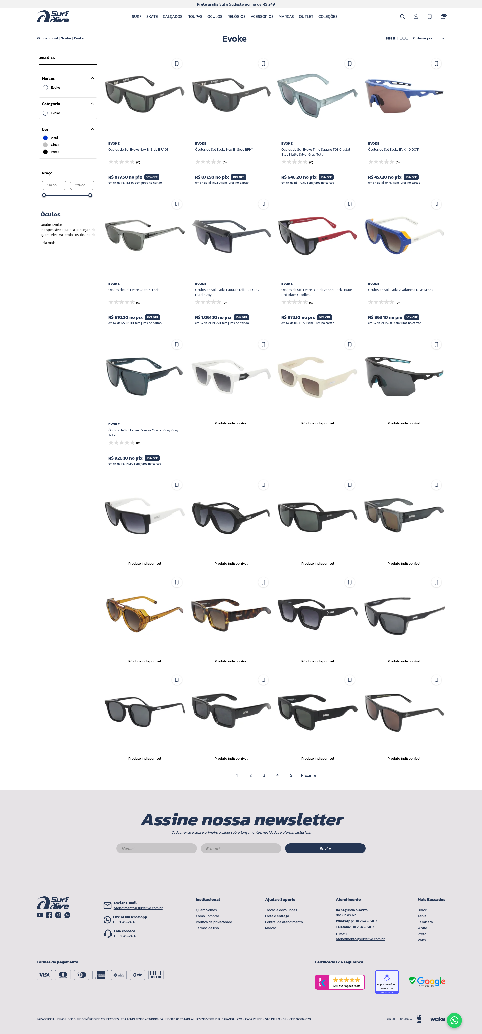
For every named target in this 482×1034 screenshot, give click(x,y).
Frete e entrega (277, 916)
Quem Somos (206, 910)
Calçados (173, 16)
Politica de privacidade (214, 922)
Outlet (306, 16)
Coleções (328, 16)
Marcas (286, 16)
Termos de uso (207, 928)
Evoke (79, 38)
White (422, 928)
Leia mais (48, 242)
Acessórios (262, 16)
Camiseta (425, 922)
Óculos (214, 16)
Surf (136, 16)
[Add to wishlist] (177, 63)
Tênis (422, 916)
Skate (152, 16)
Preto (422, 934)
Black (422, 910)
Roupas (195, 16)
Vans (422, 940)
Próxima (308, 775)
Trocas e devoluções (281, 910)
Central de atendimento (284, 922)
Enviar (325, 848)
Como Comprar (207, 916)
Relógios (236, 16)
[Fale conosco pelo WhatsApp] (454, 1020)
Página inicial (47, 38)
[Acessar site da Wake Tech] (437, 1019)
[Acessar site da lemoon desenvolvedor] (406, 1019)
